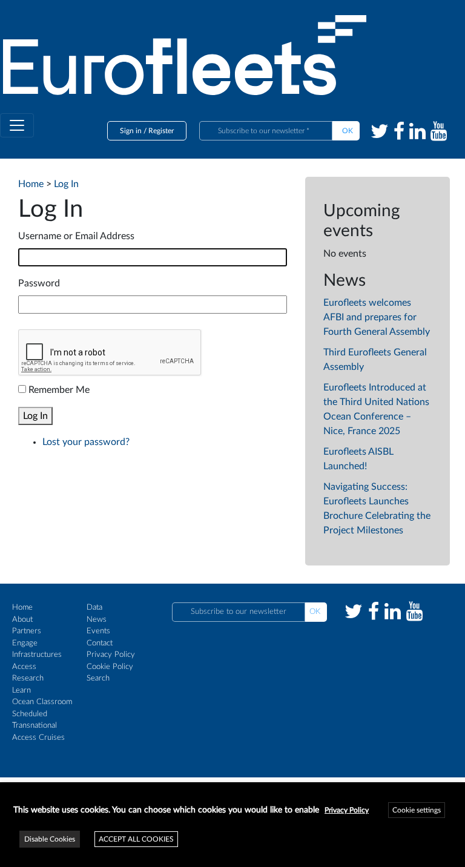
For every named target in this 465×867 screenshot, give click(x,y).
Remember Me (59, 390)
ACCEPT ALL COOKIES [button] (136, 839)
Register (161, 130)
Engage (25, 643)
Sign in (131, 130)
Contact (100, 643)
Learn (21, 690)
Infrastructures (37, 655)
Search (98, 678)
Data (94, 608)
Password (39, 283)
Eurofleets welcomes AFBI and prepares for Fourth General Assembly (376, 317)
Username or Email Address (76, 236)
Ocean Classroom (42, 702)
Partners (26, 631)
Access (24, 667)
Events (98, 631)
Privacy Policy (111, 655)
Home (22, 608)
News (97, 620)
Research (28, 678)
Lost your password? (86, 442)
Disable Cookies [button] (49, 839)
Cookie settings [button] (416, 810)
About (22, 620)
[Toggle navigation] (17, 125)
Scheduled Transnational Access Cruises (38, 726)
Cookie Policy (110, 667)
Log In (35, 416)
